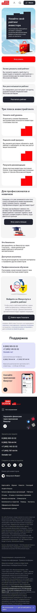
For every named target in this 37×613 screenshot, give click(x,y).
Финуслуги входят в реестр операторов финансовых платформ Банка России (15, 564)
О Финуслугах (21, 498)
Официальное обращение (10, 505)
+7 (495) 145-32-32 (11, 349)
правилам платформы (27, 325)
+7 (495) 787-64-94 (23, 359)
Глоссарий (29, 485)
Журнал (14, 485)
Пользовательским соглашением (21, 586)
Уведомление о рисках (9, 508)
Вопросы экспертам (8, 498)
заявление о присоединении (10, 325)
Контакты (31, 502)
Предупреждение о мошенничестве (13, 557)
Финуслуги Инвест (13, 476)
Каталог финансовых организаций (13, 492)
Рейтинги (30, 492)
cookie (15, 607)
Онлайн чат (6, 455)
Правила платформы (26, 560)
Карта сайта (6, 485)
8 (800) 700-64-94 (9, 359)
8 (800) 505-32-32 (10, 346)
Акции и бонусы (7, 488)
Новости (21, 485)
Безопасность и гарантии (10, 502)
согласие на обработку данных (15, 329)
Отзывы (4, 495)
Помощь (23, 502)
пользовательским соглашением (21, 327)
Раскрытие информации (10, 560)
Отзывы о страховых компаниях (20, 495)
